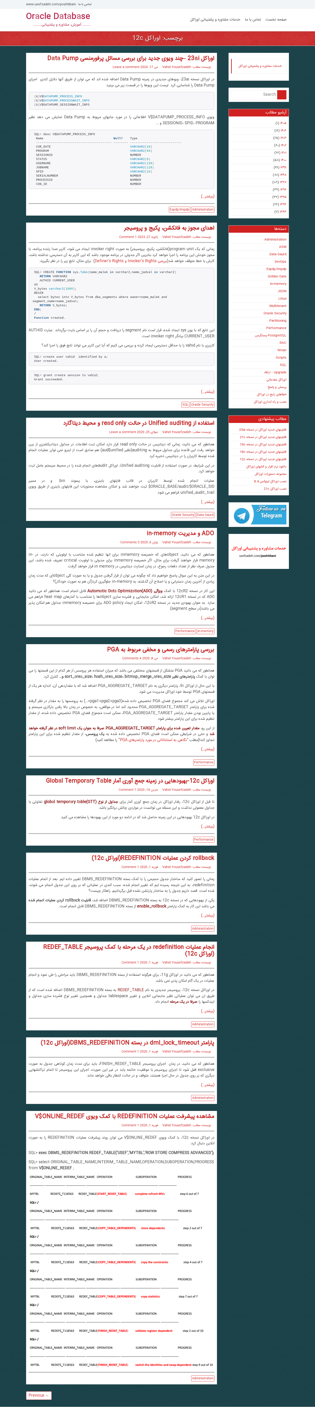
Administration (203, 209)
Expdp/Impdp (179, 209)
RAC (283, 343)
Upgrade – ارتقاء (275, 372)
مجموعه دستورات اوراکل (270, 474)
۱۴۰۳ (283, 138)
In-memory (206, 631)
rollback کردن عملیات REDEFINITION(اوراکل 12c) (153, 858)
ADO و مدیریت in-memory (180, 533)
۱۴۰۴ (283, 131)
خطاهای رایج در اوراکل (271, 394)
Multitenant (277, 306)
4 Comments (131, 658)
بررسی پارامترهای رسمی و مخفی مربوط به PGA (160, 649)
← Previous (39, 1395)
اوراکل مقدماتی (276, 380)
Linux (282, 298)
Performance (185, 631)
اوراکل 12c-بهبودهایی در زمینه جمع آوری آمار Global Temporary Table (130, 781)
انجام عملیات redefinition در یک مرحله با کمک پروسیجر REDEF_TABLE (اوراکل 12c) (128, 951)
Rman (282, 350)
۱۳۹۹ (283, 167)
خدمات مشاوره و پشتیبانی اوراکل (215, 20)
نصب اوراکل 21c (275, 489)
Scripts (281, 357)
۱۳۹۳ (283, 212)
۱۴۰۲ (283, 145)
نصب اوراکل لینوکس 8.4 (270, 481)
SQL (185, 404)
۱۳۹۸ (283, 175)
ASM (282, 247)
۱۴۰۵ (283, 123)
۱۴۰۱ (283, 153)
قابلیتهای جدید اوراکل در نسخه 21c (263, 437)
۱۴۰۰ (283, 160)
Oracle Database (58, 16)
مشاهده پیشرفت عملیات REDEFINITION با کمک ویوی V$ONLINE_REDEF (124, 1116)
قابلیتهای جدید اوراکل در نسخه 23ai (262, 430)
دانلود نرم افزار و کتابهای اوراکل (266, 467)
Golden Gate (277, 276)
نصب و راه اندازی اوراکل (270, 402)
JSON (282, 291)
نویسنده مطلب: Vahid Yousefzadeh (186, 67)
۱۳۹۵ (283, 197)
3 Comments (130, 542)
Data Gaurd (205, 515)
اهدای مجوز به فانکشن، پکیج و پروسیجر (169, 228)
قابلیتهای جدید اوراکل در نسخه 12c (263, 459)
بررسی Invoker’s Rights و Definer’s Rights (131, 261)
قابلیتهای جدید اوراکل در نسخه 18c (263, 452)
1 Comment (128, 237)
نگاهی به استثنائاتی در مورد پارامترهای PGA (153, 740)
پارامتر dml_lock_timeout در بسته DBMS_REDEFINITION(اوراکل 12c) (127, 1043)
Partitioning (277, 321)
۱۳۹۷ (283, 182)
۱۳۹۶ (283, 190)
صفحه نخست (276, 20)
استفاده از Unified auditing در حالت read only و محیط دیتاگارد (138, 423)
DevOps (280, 262)
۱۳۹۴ (283, 204)
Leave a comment (126, 67)
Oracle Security (202, 404)
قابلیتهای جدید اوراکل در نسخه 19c (263, 444)
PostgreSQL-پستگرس (270, 335)
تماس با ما (253, 20)
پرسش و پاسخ (277, 387)
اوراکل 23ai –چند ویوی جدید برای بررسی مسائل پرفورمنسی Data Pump (131, 58)
